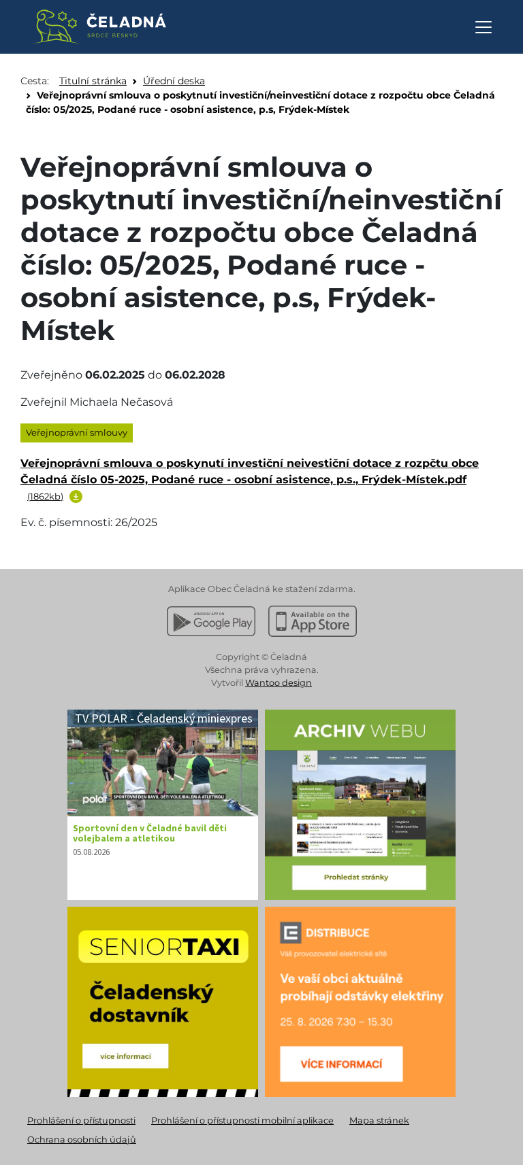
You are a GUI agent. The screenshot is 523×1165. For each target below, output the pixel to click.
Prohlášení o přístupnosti (81, 1120)
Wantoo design (278, 683)
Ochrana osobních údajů (81, 1139)
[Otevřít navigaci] (483, 27)
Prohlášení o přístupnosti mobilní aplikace (242, 1120)
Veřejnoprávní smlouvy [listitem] (76, 432)
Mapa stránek (379, 1120)
